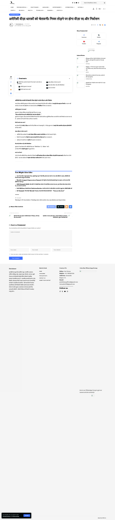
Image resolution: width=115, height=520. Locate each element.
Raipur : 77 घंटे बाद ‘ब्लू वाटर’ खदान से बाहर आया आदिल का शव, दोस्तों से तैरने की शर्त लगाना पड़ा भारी (96, 68)
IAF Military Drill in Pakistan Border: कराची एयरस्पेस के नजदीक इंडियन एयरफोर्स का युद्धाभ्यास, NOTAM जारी (44, 188)
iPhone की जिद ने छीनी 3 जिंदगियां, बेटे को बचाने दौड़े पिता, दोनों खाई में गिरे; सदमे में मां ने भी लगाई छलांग (95, 60)
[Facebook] (72, 3)
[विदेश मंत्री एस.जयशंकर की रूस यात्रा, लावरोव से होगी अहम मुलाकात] (81, 77)
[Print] (105, 25)
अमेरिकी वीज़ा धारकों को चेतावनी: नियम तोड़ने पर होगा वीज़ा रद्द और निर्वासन (29, 82)
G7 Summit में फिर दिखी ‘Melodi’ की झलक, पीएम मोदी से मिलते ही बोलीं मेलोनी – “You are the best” (41, 191)
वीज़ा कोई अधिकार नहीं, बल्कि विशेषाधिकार (56, 85)
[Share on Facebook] (98, 25)
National (88, 63)
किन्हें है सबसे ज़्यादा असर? (26, 89)
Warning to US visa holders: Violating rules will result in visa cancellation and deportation (40, 200)
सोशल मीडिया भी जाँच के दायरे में (54, 82)
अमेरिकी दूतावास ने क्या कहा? (25, 86)
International (14, 14)
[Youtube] (84, 43)
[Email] (102, 25)
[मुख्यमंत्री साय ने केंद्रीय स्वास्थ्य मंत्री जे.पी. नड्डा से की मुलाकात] (81, 85)
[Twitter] (74, 3)
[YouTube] (76, 3)
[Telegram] (99, 43)
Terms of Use (15, 516)
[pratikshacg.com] (12, 2)
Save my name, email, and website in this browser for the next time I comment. (30, 254)
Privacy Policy (6, 516)
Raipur (87, 72)
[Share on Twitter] (100, 25)
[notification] (96, 9)
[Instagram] (78, 3)
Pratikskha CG (19, 24)
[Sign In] (93, 9)
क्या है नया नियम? (51, 88)
